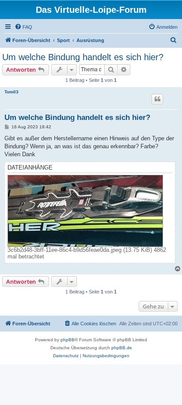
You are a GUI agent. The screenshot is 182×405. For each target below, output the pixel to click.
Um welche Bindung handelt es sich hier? (82, 57)
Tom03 (11, 91)
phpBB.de (121, 347)
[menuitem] (23, 27)
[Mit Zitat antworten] (157, 99)
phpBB (68, 339)
